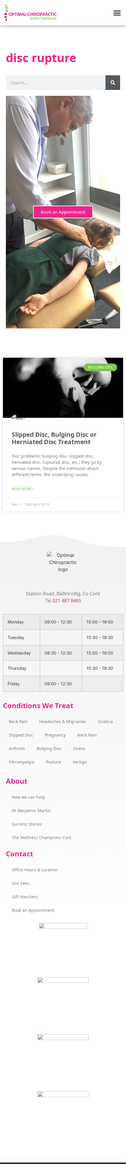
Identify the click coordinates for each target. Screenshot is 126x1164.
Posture (53, 762)
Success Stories (27, 824)
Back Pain (18, 721)
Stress (79, 748)
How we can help (28, 797)
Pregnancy (55, 735)
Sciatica (105, 721)
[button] (117, 13)
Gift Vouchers (25, 896)
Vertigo (80, 762)
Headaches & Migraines (62, 721)
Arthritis (17, 748)
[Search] (112, 82)
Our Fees (20, 883)
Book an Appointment (63, 212)
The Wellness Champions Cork (41, 837)
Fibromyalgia (21, 762)
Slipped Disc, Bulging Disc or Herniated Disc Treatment (54, 438)
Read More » (23, 488)
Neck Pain (87, 735)
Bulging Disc (49, 748)
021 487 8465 (66, 600)
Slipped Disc (21, 735)
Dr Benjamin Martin (31, 810)
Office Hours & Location (35, 869)
